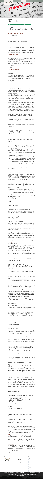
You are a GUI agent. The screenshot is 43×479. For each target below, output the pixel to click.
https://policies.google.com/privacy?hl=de (14, 324)
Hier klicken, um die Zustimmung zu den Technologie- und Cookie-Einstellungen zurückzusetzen (19, 24)
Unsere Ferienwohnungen (21, 458)
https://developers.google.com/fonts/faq (26, 336)
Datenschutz (19, 462)
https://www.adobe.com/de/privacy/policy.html (26, 350)
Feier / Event (19, 459)
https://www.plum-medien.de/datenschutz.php (13, 415)
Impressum (9, 35)
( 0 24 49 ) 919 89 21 (7, 464)
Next (40, 15)
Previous (39, 15)
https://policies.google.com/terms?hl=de (15, 391)
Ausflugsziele (19, 460)
